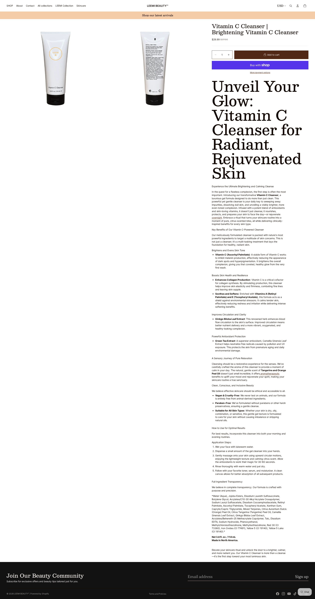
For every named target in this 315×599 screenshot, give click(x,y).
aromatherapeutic (270, 373)
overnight (217, 217)
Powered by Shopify (39, 593)
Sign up (301, 576)
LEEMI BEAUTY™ (21, 593)
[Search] (290, 5)
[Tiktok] (295, 594)
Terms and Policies (157, 594)
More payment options (260, 72)
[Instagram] (283, 594)
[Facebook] (278, 594)
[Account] (297, 5)
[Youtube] (289, 594)
